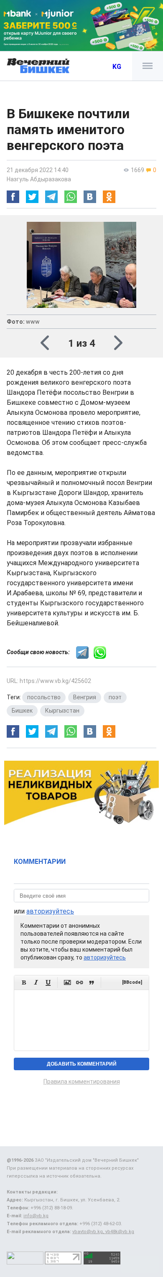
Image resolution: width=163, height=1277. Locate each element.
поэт (115, 697)
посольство (44, 697)
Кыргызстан (62, 710)
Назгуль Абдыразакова (39, 179)
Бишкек (22, 710)
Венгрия (84, 697)
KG (116, 67)
